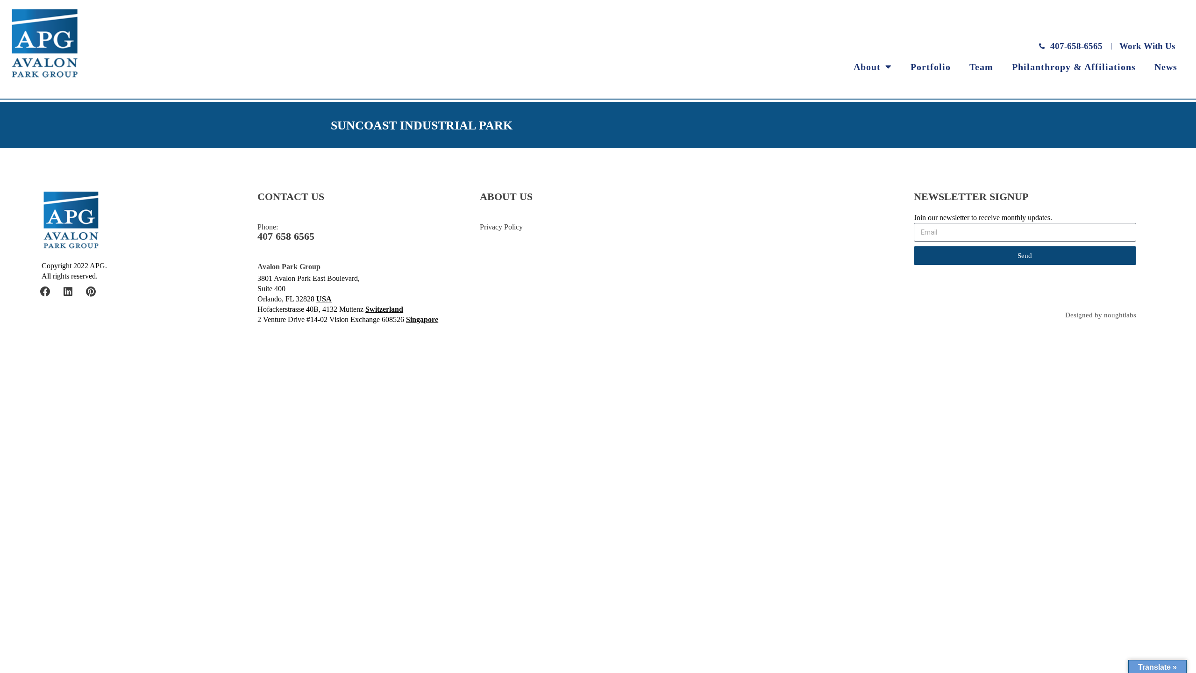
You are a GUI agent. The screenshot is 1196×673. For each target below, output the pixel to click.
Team (981, 67)
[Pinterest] (91, 291)
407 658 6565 (285, 236)
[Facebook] (45, 291)
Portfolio (931, 67)
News (1165, 67)
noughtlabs (1120, 315)
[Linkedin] (68, 291)
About (867, 67)
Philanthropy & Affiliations (1074, 67)
